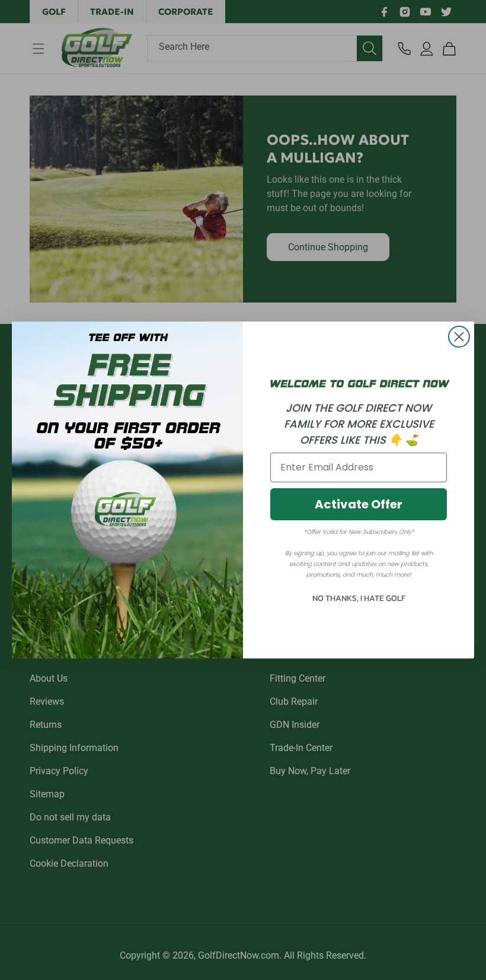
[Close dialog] (459, 336)
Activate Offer (358, 504)
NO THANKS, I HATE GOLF (358, 598)
